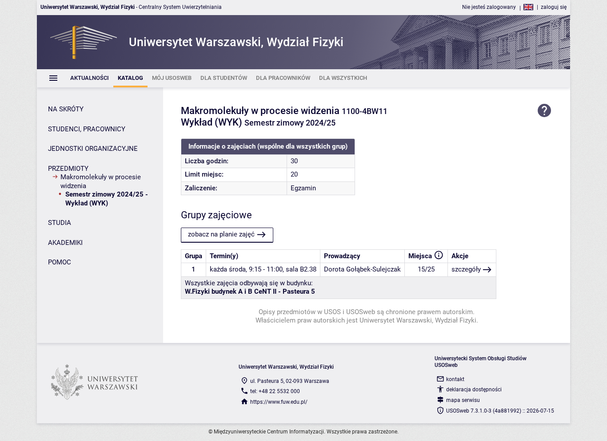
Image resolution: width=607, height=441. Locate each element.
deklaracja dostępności (474, 389)
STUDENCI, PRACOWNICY (86, 129)
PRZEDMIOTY (68, 169)
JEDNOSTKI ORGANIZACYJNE (93, 149)
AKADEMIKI (65, 243)
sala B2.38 (301, 269)
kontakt (455, 379)
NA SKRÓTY (66, 109)
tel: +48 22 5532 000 (275, 391)
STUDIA (59, 223)
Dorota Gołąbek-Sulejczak (362, 269)
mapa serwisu (463, 400)
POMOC (59, 262)
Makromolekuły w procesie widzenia (100, 181)
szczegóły (466, 269)
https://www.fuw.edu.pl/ (278, 402)
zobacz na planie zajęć (221, 234)
